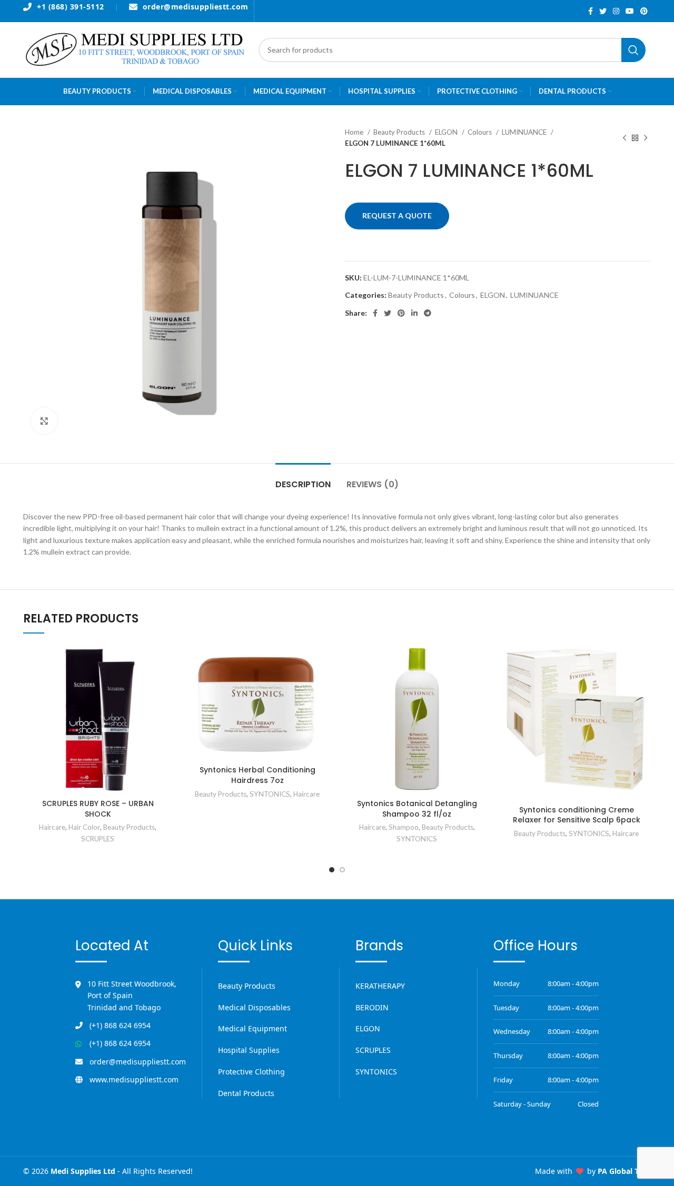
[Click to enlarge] (44, 421)
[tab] (303, 479)
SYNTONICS (270, 794)
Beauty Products (400, 132)
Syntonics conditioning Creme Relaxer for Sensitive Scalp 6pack (576, 815)
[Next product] (645, 138)
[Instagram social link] (616, 11)
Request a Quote (397, 215)
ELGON (447, 132)
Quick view (164, 685)
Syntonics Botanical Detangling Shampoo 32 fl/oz (417, 808)
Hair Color (84, 827)
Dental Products (246, 1093)
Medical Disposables (254, 1007)
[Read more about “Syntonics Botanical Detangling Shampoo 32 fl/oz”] (483, 662)
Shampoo (404, 827)
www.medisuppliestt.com (134, 1079)
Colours (480, 132)
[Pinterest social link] (644, 11)
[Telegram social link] (427, 313)
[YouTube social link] (629, 11)
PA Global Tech (624, 1171)
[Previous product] (624, 138)
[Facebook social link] (590, 11)
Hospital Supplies (249, 1050)
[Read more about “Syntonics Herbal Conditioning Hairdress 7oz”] (324, 662)
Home (355, 132)
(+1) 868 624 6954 (120, 1025)
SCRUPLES (97, 839)
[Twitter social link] (603, 11)
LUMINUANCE (525, 132)
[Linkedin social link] (414, 313)
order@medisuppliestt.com (196, 7)
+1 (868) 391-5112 (70, 7)
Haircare (52, 827)
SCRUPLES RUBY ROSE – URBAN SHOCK (98, 808)
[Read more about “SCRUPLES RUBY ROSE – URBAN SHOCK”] (164, 662)
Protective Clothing (251, 1072)
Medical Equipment (252, 1028)
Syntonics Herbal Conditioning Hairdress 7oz (257, 775)
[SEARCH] (633, 50)
